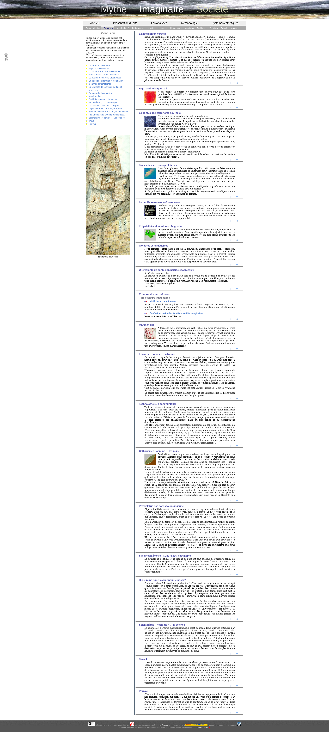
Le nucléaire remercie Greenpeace (105, 78)
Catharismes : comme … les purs (104, 105)
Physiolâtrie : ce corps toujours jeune (106, 108)
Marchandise (95, 96)
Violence (235, 28)
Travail (224, 28)
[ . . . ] (234, 83)
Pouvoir (92, 124)
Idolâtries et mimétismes (100, 84)
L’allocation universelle (99, 65)
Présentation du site (125, 23)
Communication (93, 28)
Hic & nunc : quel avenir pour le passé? (107, 115)
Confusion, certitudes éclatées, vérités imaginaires (176, 313)
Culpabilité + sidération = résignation (106, 81)
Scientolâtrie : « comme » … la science (107, 118)
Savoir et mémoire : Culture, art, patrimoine (109, 111)
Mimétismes (175, 28)
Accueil (94, 23)
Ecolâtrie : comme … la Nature (103, 99)
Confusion (108, 28)
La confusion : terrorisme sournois (104, 71)
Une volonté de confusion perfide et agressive (166, 270)
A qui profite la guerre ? (99, 68)
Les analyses (159, 23)
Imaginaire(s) (123, 28)
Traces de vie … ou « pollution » (104, 74)
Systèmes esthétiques (225, 23)
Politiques (201, 28)
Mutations (189, 28)
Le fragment (137, 28)
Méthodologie (189, 23)
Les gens (163, 28)
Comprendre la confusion (100, 93)
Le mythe (151, 28)
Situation (214, 28)
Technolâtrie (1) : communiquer (103, 102)
